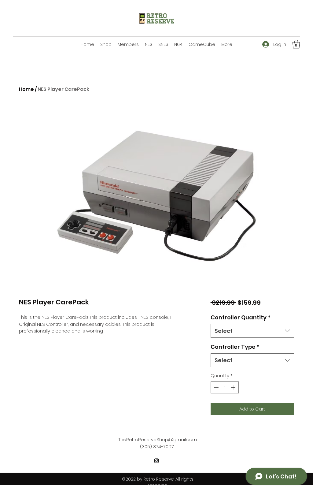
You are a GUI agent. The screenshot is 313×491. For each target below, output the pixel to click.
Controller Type (235, 347)
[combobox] (252, 331)
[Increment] (234, 387)
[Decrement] (216, 387)
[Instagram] (156, 461)
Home (26, 89)
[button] (296, 44)
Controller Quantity (241, 317)
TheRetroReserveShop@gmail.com (157, 439)
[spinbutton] (224, 387)
